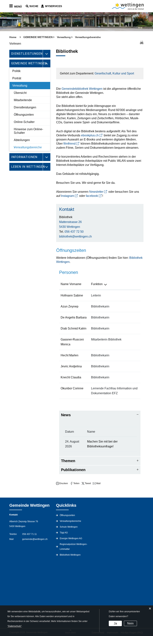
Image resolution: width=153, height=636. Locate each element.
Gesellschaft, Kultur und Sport (114, 73)
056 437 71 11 (29, 534)
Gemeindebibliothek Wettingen (82, 88)
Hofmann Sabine (72, 295)
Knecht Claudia (71, 377)
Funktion (97, 284)
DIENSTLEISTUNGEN (27, 53)
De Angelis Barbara (74, 317)
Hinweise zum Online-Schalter (28, 131)
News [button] (66, 415)
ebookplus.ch (90, 135)
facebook (92, 195)
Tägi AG (64, 532)
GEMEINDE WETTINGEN (29, 63)
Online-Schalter (24, 122)
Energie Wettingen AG (71, 538)
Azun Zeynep (69, 306)
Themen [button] (68, 461)
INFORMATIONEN (24, 157)
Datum (69, 431)
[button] (62, 483)
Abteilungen (22, 140)
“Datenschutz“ (14, 626)
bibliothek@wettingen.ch (75, 236)
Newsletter (96, 191)
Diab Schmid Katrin (73, 328)
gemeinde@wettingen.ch (35, 539)
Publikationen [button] (73, 470)
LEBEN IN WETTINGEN (28, 166)
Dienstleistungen (25, 107)
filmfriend (69, 143)
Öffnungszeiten (24, 114)
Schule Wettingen (69, 527)
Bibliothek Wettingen (70, 555)
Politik (16, 71)
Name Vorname (71, 284)
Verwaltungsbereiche (28, 147)
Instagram (67, 195)
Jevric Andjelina (71, 366)
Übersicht (20, 92)
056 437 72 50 (74, 231)
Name (91, 431)
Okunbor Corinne (72, 388)
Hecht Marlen (69, 355)
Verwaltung (19, 85)
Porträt (16, 78)
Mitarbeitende (23, 100)
